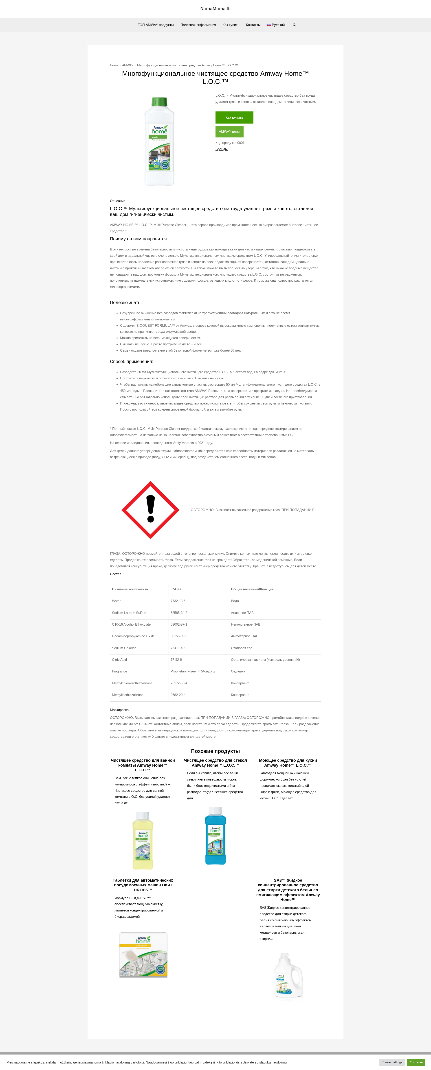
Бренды (222, 149)
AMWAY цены (229, 131)
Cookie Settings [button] (392, 1062)
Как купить (231, 25)
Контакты (253, 25)
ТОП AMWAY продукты (156, 25)
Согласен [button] (416, 1062)
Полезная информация (198, 25)
